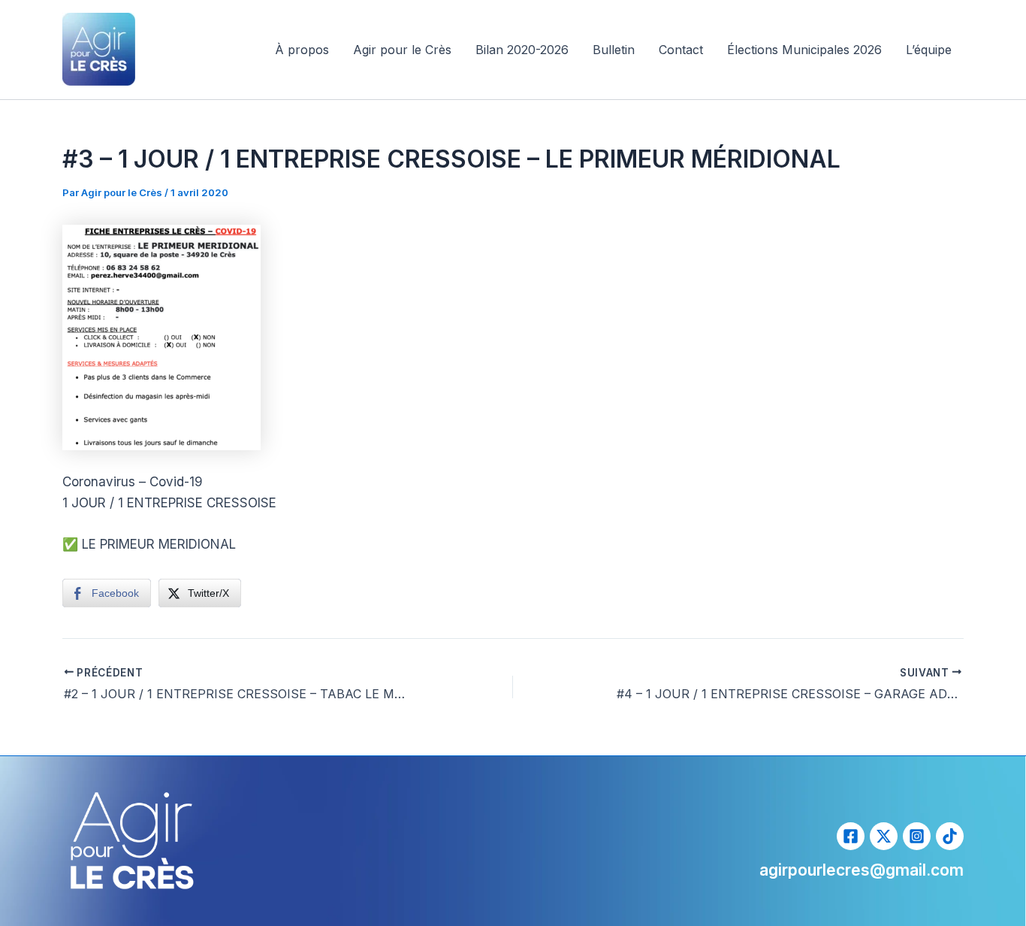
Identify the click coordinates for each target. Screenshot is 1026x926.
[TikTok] (950, 836)
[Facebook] (851, 836)
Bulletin (614, 49)
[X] (884, 836)
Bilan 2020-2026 (522, 49)
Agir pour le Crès (402, 49)
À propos (302, 49)
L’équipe (929, 49)
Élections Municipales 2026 (804, 49)
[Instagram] (917, 836)
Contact (681, 49)
